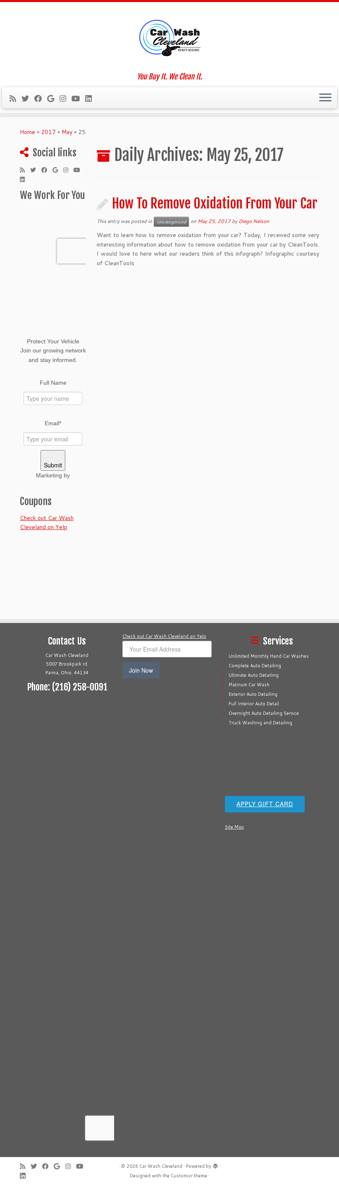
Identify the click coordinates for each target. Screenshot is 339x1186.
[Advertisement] (67, 764)
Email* (53, 423)
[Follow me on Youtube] (78, 98)
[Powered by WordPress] (215, 1164)
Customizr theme (189, 1175)
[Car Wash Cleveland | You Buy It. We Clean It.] (169, 37)
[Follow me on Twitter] (27, 98)
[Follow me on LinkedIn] (91, 98)
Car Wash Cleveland (160, 1166)
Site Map (234, 827)
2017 (48, 132)
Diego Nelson (254, 221)
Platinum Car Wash (249, 684)
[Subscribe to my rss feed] (15, 98)
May (67, 132)
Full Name (53, 382)
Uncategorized (171, 222)
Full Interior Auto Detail (254, 703)
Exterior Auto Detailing (253, 694)
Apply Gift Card (264, 804)
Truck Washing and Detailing (260, 722)
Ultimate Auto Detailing (254, 675)
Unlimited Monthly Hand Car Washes (269, 656)
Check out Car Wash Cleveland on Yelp (164, 636)
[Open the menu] (325, 98)
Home (27, 132)
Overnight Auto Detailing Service (264, 713)
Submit (53, 465)
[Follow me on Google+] (53, 98)
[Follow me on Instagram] (66, 98)
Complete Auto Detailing (255, 665)
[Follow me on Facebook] (40, 98)
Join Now (141, 670)
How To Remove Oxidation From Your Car (215, 203)
